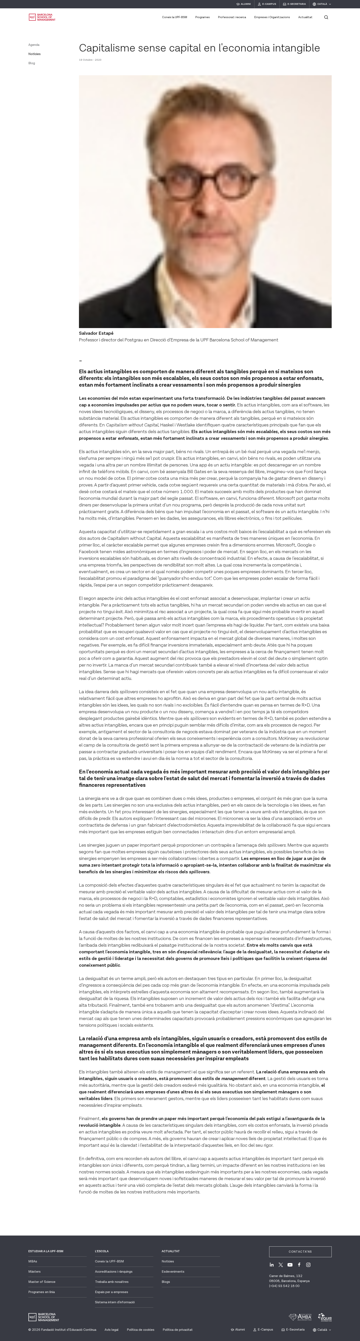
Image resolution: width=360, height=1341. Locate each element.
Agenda (33, 45)
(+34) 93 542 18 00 (284, 1286)
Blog (31, 63)
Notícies (34, 54)
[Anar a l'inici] (42, 17)
